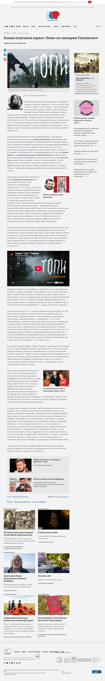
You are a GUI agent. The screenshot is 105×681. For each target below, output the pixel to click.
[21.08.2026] (53, 554)
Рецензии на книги (43, 509)
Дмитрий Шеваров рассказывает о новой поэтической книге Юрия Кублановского (18, 586)
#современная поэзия (10, 590)
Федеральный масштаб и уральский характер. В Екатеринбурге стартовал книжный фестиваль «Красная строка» (86, 131)
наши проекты (66, 26)
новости (25, 26)
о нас (75, 26)
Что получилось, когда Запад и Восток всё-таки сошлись (52, 619)
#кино (9, 497)
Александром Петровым (26, 155)
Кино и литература (23, 33)
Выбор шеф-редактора (10, 509)
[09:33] (53, 511)
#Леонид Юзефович (9, 547)
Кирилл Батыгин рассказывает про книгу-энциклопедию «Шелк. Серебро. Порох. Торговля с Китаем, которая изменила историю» (52, 627)
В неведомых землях (48, 532)
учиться (56, 26)
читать (33, 26)
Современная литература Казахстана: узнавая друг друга (18, 619)
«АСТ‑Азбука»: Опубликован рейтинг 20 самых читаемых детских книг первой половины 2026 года (86, 143)
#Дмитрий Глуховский (20, 497)
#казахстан (7, 637)
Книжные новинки (9, 552)
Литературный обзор (10, 594)
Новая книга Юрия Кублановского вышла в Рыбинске (15, 578)
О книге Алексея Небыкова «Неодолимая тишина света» (52, 537)
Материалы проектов (22, 502)
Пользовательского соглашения (77, 2)
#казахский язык (16, 637)
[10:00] (19, 511)
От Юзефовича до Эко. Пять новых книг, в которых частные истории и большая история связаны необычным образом (19, 541)
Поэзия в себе (44, 576)
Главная (10, 502)
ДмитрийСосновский (61, 497)
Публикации (41, 552)
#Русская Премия (26, 637)
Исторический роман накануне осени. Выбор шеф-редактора (18, 533)
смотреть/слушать (44, 26)
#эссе (52, 583)
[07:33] (19, 554)
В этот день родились (83, 75)
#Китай (56, 634)
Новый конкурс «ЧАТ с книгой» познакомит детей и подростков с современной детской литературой (85, 173)
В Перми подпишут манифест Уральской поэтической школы (84, 120)
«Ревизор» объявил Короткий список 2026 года (86, 152)
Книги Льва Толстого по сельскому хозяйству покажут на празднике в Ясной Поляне (86, 161)
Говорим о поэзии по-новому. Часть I (50, 580)
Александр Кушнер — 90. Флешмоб (85, 79)
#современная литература (46, 542)
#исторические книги (15, 548)
